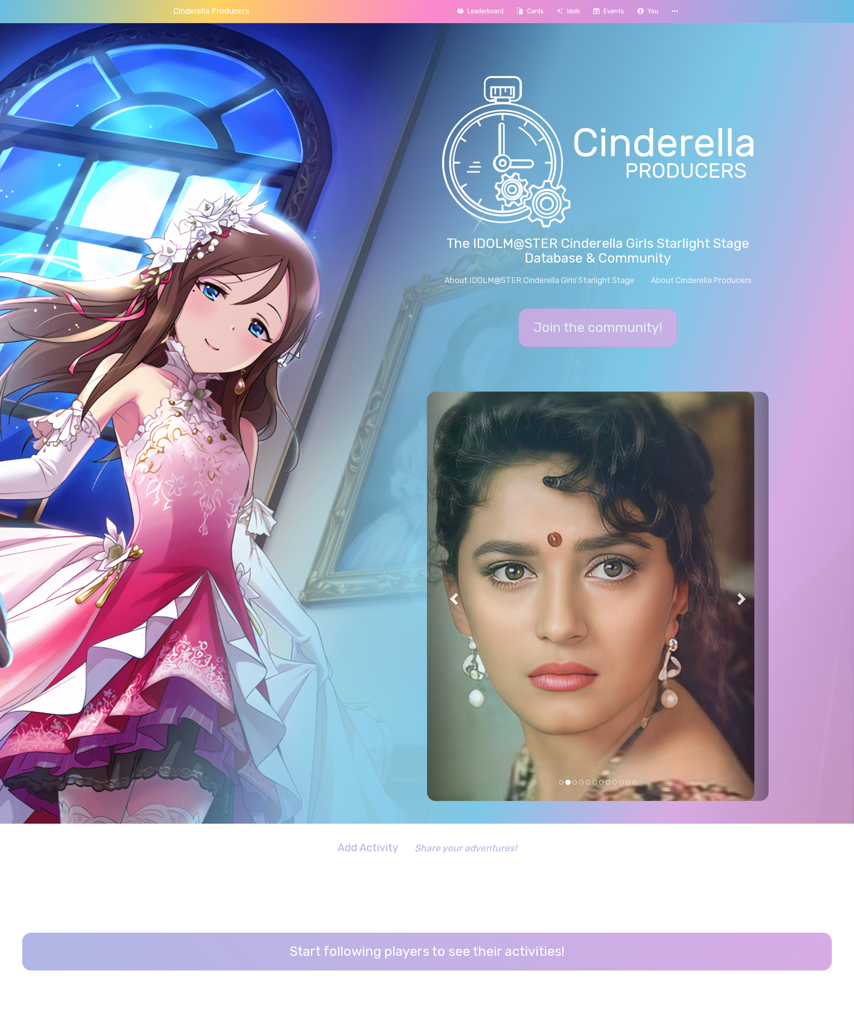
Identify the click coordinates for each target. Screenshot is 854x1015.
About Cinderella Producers (701, 280)
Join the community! (597, 327)
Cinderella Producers (211, 11)
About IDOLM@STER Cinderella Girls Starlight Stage (539, 280)
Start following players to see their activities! (427, 770)
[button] (648, 11)
